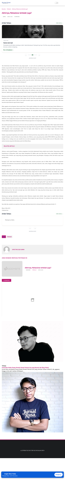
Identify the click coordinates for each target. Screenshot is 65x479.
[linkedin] (16, 241)
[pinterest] (12, 241)
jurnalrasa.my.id (32, 58)
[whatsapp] (9, 241)
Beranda (4, 9)
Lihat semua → (59, 23)
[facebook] (3, 241)
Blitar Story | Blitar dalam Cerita (35, 450)
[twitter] (6, 241)
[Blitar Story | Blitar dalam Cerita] (6, 4)
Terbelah (9, 9)
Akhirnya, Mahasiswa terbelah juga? (38, 268)
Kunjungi (58, 474)
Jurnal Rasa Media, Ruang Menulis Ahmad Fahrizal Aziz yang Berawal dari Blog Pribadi (25, 367)
